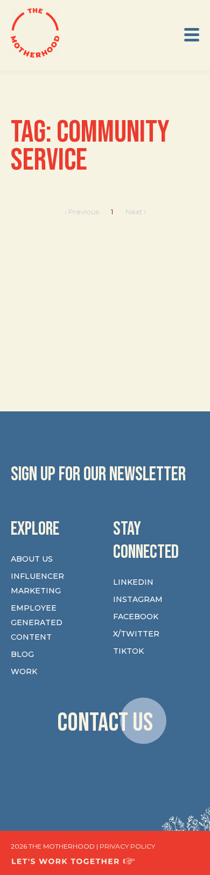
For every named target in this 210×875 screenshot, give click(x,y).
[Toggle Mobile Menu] (191, 34)
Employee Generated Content (36, 622)
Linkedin (133, 582)
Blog (22, 654)
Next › (135, 211)
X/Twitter (136, 634)
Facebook (135, 616)
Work (24, 671)
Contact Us (105, 722)
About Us (32, 559)
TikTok (128, 651)
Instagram (138, 599)
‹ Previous (82, 211)
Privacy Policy (127, 846)
